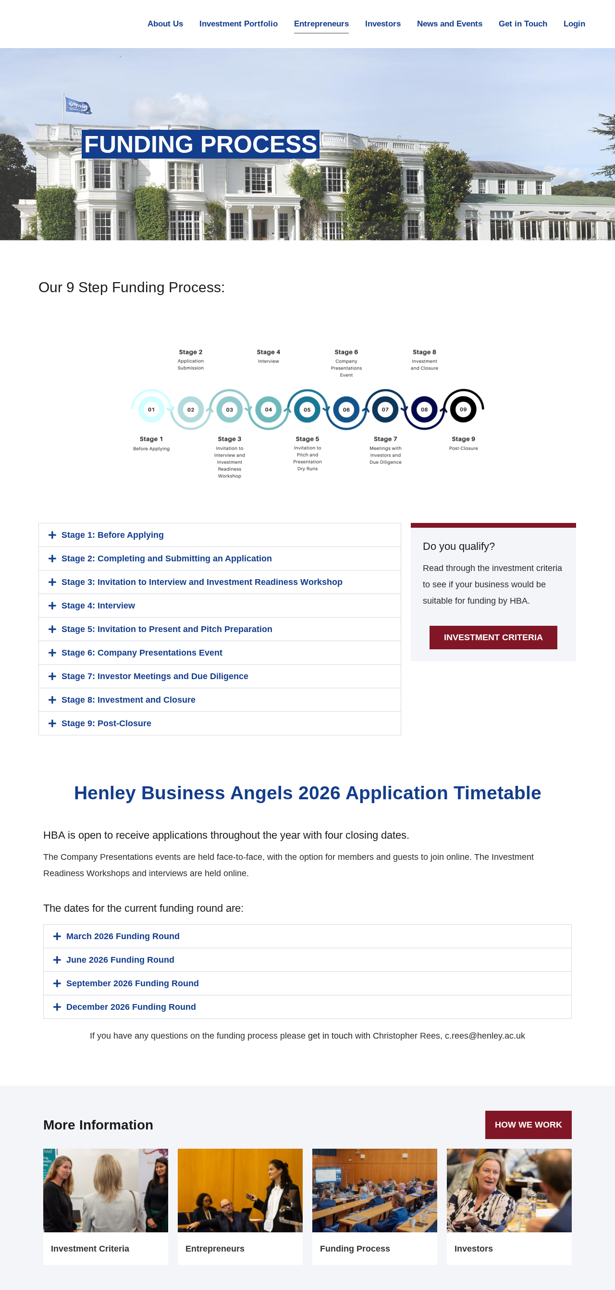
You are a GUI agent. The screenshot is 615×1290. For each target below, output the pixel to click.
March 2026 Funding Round (123, 936)
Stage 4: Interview (98, 605)
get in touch (330, 1036)
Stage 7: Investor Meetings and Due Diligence (155, 676)
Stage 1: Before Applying (113, 535)
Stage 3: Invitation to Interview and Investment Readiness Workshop (202, 582)
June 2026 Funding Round (120, 960)
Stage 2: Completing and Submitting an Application (167, 558)
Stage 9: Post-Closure (106, 723)
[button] (220, 534)
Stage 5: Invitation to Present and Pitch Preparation (167, 629)
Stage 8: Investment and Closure (129, 700)
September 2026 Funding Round (132, 983)
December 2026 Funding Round (131, 1007)
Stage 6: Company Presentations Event (142, 652)
